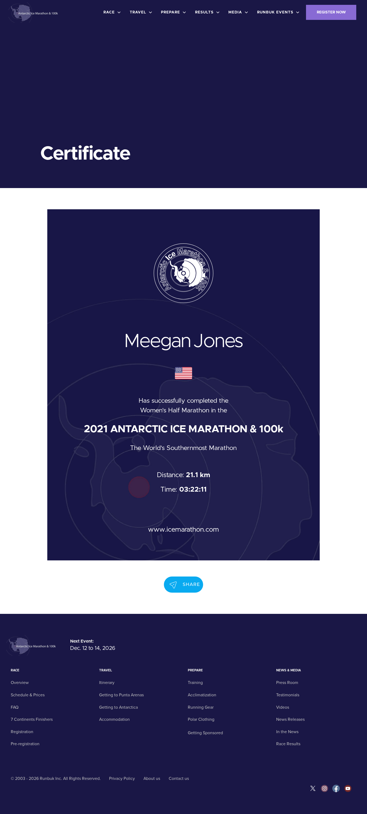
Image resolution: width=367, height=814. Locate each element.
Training (195, 682)
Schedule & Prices (28, 695)
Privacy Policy (122, 778)
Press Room (287, 682)
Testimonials (287, 695)
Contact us (179, 778)
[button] (113, 12)
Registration (22, 731)
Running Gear (201, 707)
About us (151, 778)
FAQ (15, 707)
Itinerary (106, 682)
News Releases (290, 719)
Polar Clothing (201, 719)
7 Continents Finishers (32, 719)
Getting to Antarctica (118, 707)
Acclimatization (202, 695)
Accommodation (114, 719)
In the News (287, 731)
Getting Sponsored (205, 733)
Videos (282, 707)
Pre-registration (25, 744)
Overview (20, 682)
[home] (34, 12)
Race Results (288, 744)
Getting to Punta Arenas (121, 695)
